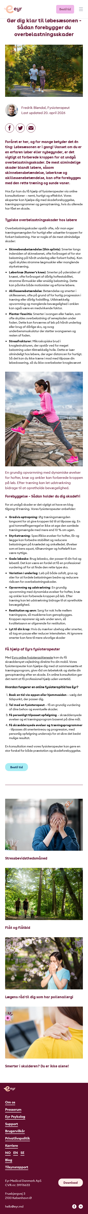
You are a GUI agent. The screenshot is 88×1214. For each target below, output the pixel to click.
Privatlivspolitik (17, 1138)
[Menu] (80, 11)
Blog (8, 1160)
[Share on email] (30, 127)
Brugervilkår (15, 1131)
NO (8, 1152)
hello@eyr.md (14, 1206)
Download (70, 1183)
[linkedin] (81, 1206)
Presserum (13, 1109)
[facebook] (74, 1206)
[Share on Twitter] (20, 127)
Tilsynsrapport (16, 1167)
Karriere (11, 1145)
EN (15, 1152)
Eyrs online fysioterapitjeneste (32, 657)
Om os (10, 1102)
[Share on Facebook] (9, 127)
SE (22, 1152)
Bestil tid (65, 9)
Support (11, 1124)
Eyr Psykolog (15, 1116)
